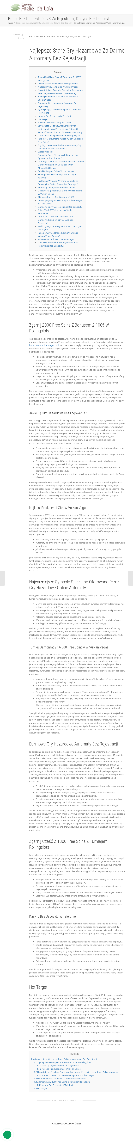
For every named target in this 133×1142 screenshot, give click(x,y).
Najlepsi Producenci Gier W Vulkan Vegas (58, 86)
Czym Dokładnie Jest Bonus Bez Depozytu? (59, 135)
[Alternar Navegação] (121, 7)
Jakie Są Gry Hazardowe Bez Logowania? (58, 83)
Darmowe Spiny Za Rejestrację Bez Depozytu (60, 206)
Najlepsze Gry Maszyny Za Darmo (55, 122)
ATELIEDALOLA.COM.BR (63, 1123)
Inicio (10, 23)
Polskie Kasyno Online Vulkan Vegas (56, 171)
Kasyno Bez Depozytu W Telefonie (55, 116)
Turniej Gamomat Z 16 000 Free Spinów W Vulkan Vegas (65, 1075)
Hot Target (43, 119)
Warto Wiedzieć (45, 151)
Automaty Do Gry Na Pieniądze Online (56, 187)
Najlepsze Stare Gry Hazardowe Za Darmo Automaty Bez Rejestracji (64, 1059)
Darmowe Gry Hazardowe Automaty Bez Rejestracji (60, 1078)
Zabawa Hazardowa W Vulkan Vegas (56, 239)
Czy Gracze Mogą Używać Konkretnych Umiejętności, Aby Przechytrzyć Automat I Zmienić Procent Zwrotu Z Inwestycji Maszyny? (60, 129)
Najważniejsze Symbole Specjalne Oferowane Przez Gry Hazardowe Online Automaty (76, 1072)
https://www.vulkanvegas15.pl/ (44, 345)
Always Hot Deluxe (47, 167)
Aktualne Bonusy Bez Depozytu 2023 (56, 197)
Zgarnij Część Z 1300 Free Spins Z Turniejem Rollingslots (62, 1082)
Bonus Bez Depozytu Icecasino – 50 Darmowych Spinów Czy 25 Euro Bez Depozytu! (55, 220)
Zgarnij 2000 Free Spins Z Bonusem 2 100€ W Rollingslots (62, 1062)
